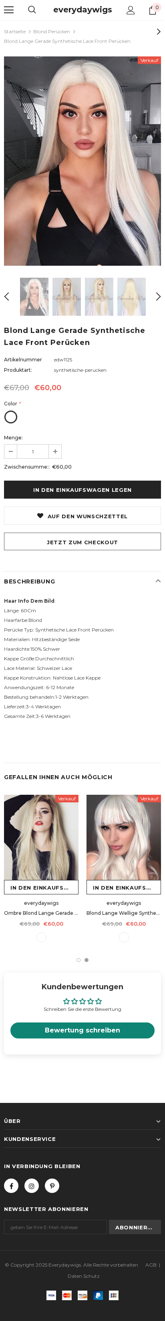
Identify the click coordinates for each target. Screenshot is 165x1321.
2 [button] (87, 960)
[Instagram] (31, 1186)
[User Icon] (131, 10)
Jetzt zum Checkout (82, 542)
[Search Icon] (32, 10)
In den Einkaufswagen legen (44, 887)
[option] (82, 161)
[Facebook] (11, 1186)
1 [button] (78, 960)
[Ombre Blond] (41, 937)
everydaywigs (82, 9)
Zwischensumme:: (27, 467)
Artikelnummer (23, 360)
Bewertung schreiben (82, 1030)
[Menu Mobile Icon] (9, 10)
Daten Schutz (84, 1276)
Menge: (13, 438)
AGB (151, 1265)
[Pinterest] (52, 1186)
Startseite (15, 31)
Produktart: (18, 370)
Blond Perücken (51, 31)
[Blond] (124, 937)
